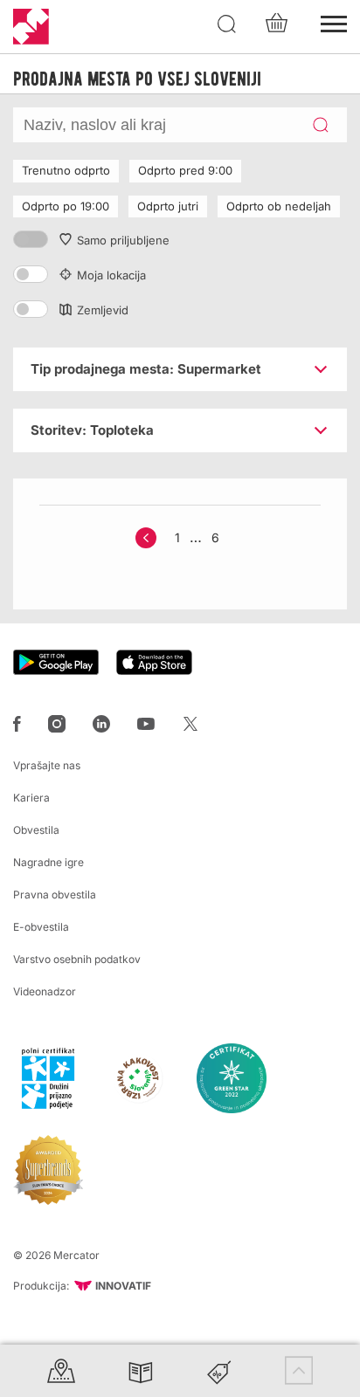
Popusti (219, 1370)
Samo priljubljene (123, 240)
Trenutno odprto (66, 170)
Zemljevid (102, 310)
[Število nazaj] (145, 537)
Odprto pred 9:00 (185, 170)
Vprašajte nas (46, 765)
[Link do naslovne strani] (31, 27)
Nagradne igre (48, 862)
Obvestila (36, 829)
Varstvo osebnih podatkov (77, 959)
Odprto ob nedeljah (278, 206)
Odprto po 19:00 (65, 206)
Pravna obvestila (54, 894)
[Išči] (227, 24)
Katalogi (141, 1370)
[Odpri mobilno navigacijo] (334, 22)
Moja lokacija (111, 275)
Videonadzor (44, 991)
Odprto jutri (167, 206)
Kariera (31, 797)
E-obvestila (41, 926)
